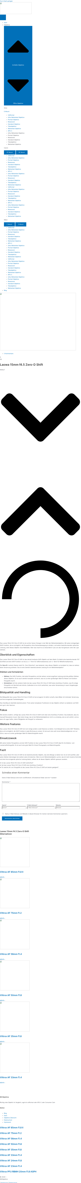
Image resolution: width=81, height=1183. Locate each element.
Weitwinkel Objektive (14, 128)
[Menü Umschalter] (3, 17)
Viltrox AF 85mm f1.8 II (11, 872)
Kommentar (6, 782)
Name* (4, 805)
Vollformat (11, 115)
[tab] (10, 152)
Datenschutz (8, 1120)
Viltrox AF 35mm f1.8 (11, 1036)
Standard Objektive (14, 124)
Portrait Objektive (13, 119)
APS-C (10, 131)
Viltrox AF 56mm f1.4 (11, 954)
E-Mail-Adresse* (32, 805)
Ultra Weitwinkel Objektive (16, 117)
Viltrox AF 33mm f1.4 (11, 1077)
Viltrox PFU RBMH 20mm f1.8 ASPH (18, 1171)
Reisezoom (11, 122)
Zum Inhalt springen (6, 1)
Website (58, 805)
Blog (5, 1113)
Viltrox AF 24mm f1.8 (11, 1160)
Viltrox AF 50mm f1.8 (11, 995)
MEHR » (2, 877)
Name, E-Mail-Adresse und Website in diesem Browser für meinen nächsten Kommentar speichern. (36, 814)
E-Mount (6, 111)
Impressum (7, 1122)
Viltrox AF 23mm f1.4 (11, 1166)
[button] (40, 418)
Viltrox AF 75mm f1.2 (11, 913)
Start (5, 1115)
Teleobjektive (12, 126)
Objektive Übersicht (10, 1118)
